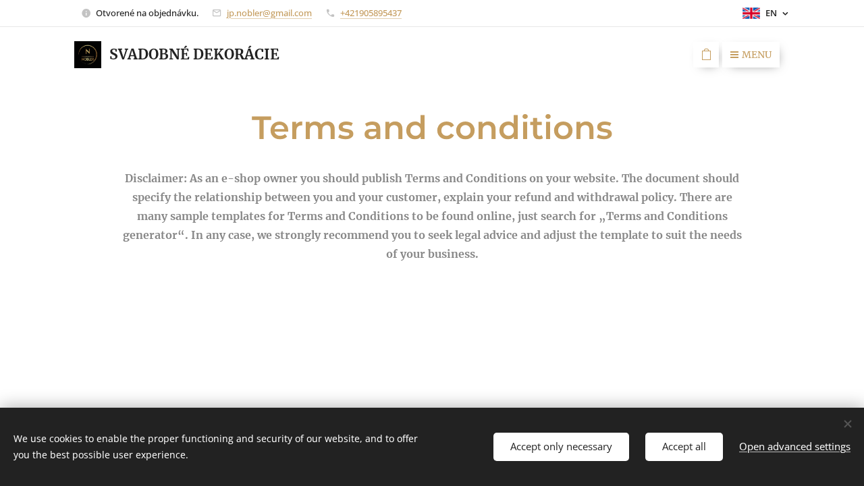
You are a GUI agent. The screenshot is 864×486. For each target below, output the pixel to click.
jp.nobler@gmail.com (269, 13)
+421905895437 (371, 13)
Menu (757, 55)
